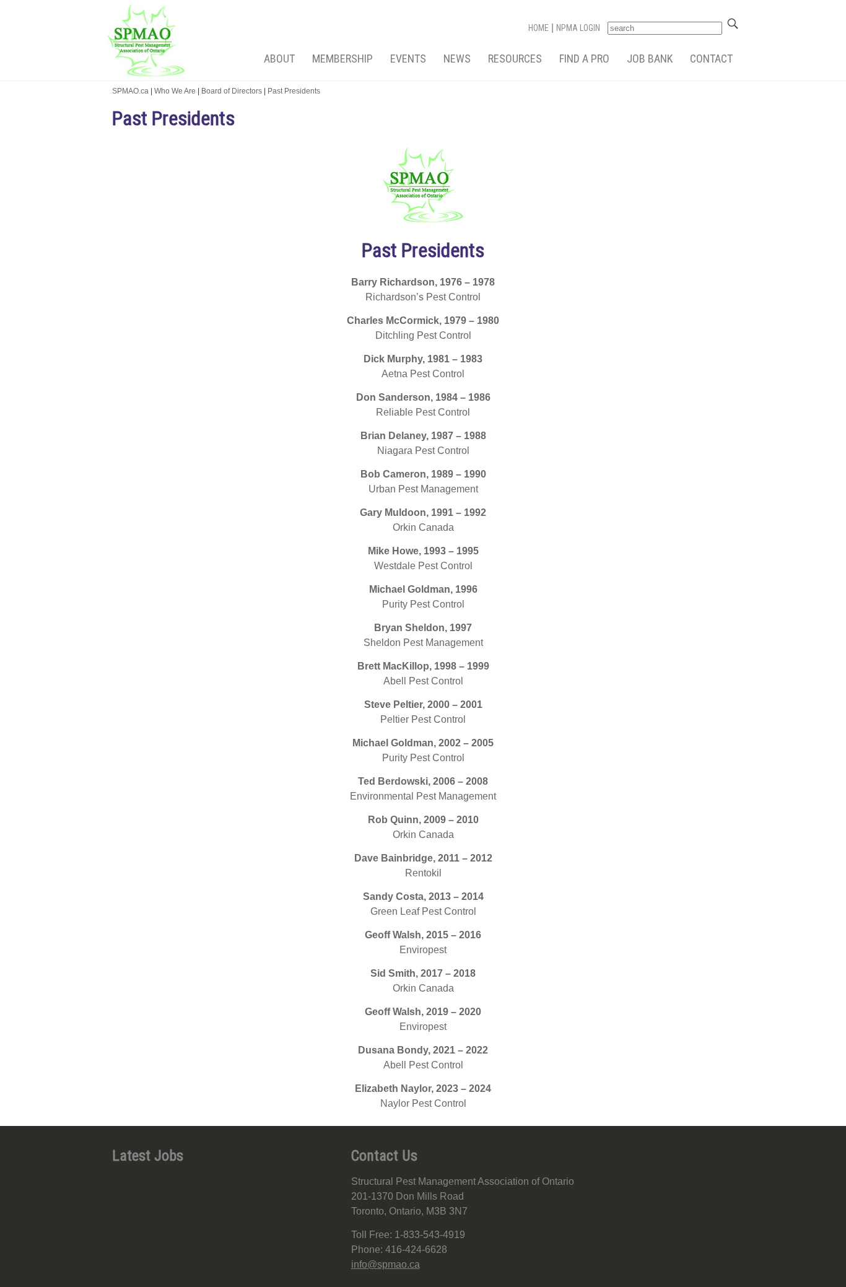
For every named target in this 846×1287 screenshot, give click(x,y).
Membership (342, 58)
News (457, 58)
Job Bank (650, 58)
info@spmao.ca (385, 1264)
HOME (538, 28)
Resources (515, 58)
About (279, 58)
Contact (711, 58)
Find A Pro (584, 58)
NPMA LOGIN (578, 28)
